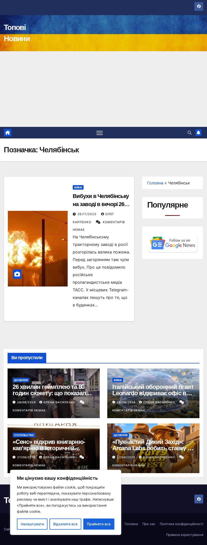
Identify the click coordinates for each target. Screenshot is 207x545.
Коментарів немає (29, 410)
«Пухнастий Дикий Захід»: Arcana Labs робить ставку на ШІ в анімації (153, 448)
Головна (155, 182)
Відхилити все (65, 524)
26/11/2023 (87, 214)
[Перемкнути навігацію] (99, 133)
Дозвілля (21, 380)
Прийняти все (99, 524)
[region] (65, 502)
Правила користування (184, 535)
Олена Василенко (59, 402)
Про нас (148, 524)
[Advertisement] (103, 89)
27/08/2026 (27, 457)
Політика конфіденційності (181, 524)
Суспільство (24, 435)
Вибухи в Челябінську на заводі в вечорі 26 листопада (101, 204)
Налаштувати (32, 524)
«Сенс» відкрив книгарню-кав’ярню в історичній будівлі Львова (49, 448)
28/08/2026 (27, 402)
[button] (190, 132)
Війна (78, 187)
